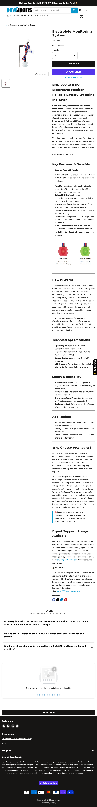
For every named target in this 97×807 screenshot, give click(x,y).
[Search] (74, 10)
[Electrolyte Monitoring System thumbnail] (6, 83)
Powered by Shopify (48, 803)
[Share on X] (57, 599)
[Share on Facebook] (53, 599)
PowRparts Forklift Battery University (17, 738)
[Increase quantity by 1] (74, 55)
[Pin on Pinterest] (65, 599)
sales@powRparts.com (67, 560)
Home (4, 25)
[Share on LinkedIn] (61, 599)
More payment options (74, 78)
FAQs (4, 743)
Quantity (55, 50)
